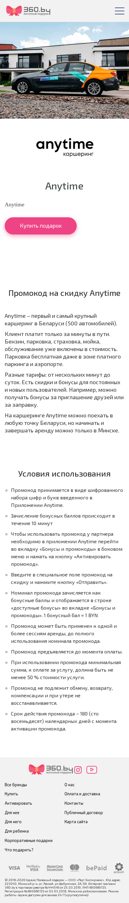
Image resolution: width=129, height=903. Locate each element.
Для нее (12, 812)
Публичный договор (83, 812)
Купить (11, 793)
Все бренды (16, 784)
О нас (69, 784)
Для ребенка (17, 830)
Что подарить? (19, 849)
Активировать (18, 803)
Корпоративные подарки (29, 840)
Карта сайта (76, 821)
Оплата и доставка (82, 793)
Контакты (73, 803)
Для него (13, 821)
